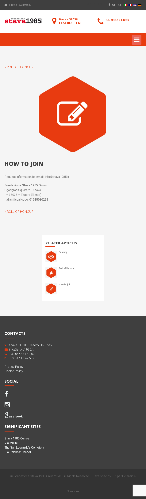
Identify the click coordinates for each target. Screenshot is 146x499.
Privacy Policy (14, 367)
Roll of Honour (67, 268)
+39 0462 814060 (117, 20)
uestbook (16, 416)
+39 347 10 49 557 (21, 358)
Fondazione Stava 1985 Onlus (33, 476)
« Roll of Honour (19, 67)
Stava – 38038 (69, 21)
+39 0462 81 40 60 (22, 354)
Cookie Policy (14, 371)
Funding (63, 252)
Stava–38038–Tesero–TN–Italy (30, 345)
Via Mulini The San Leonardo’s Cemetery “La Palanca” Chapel (24, 447)
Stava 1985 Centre (17, 438)
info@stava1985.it (20, 4)
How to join (65, 284)
